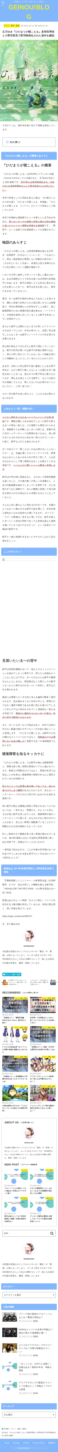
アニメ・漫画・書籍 (11, 26)
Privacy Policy (39, 1443)
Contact (26, 1443)
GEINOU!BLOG (29, 12)
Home (6, 1443)
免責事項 (51, 1443)
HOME (6, 1429)
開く (17, 142)
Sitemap (16, 1443)
